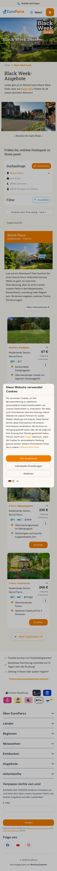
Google (28, 436)
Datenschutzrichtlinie (29, 447)
